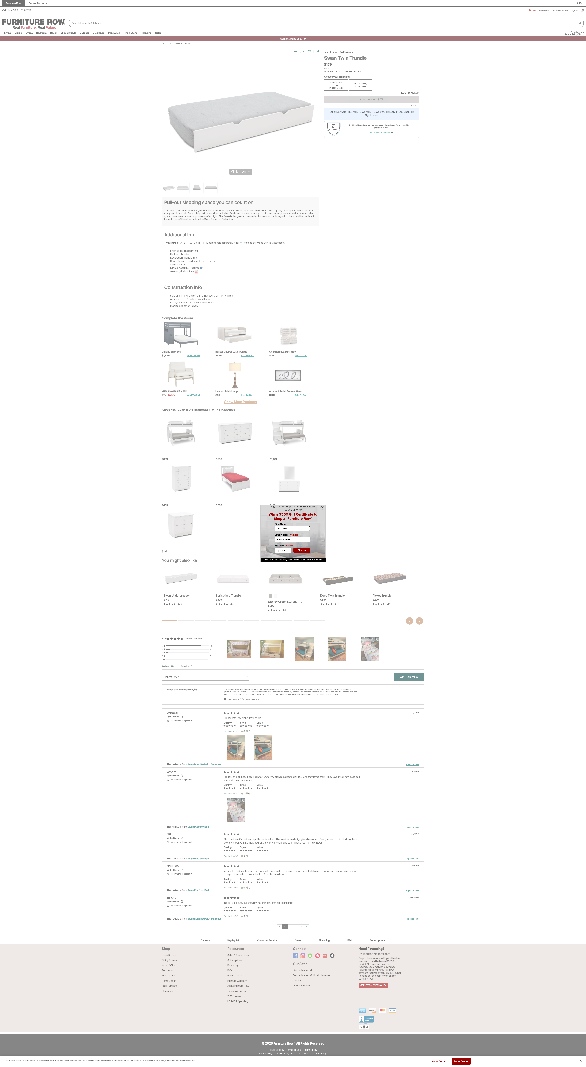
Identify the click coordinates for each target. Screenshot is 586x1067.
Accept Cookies (461, 1061)
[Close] (581, 1061)
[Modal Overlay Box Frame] (293, 533)
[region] (293, 1061)
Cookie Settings (439, 1061)
